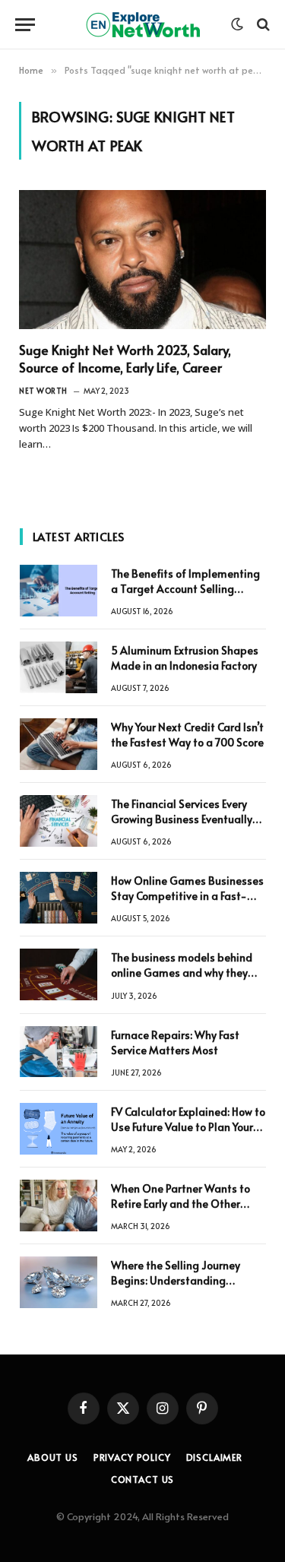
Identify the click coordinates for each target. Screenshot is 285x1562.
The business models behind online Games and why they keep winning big (181, 972)
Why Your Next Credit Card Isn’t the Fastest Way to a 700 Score (187, 734)
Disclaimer (214, 1457)
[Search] (262, 25)
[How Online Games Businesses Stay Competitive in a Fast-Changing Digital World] (58, 898)
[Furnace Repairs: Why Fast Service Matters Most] (58, 1052)
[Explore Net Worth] (143, 25)
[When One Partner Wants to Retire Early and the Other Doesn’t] (58, 1205)
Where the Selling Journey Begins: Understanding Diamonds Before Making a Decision (179, 1288)
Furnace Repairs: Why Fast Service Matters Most (175, 1042)
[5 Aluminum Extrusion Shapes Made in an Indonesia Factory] (58, 667)
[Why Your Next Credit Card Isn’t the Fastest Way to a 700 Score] (58, 744)
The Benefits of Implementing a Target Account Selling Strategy (185, 588)
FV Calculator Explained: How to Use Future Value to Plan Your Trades (188, 1126)
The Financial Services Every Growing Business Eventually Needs (181, 819)
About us (52, 1457)
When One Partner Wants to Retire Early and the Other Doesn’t (180, 1203)
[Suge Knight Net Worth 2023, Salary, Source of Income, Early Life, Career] (142, 259)
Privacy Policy (132, 1457)
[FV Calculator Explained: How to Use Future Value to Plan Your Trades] (58, 1129)
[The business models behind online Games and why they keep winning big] (58, 974)
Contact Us (142, 1479)
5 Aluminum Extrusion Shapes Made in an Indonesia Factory (184, 658)
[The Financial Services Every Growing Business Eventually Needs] (58, 821)
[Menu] (25, 25)
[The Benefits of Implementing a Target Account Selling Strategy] (58, 590)
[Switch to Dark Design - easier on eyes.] (237, 24)
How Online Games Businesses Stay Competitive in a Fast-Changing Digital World (187, 895)
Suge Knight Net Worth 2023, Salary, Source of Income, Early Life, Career (125, 358)
